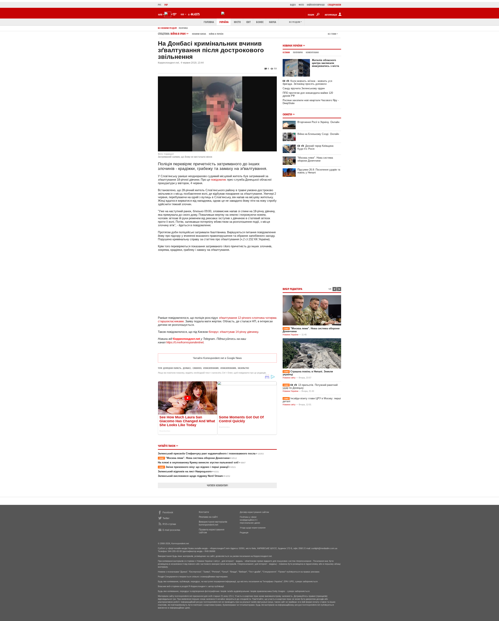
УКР (166, 4)
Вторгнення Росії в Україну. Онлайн (318, 122)
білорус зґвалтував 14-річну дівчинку (233, 331)
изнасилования (228, 368)
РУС (159, 4)
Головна (209, 22)
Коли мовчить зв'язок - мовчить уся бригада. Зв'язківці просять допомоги (307, 82)
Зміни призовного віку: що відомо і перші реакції (197, 467)
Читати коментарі (217, 485)
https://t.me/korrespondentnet (184, 342)
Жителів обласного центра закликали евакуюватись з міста (325, 63)
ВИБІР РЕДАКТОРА (292, 289)
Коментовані (312, 52)
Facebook (168, 512)
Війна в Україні (216, 33)
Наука (272, 22)
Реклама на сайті (208, 517)
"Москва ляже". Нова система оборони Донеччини (198, 458)
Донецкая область (172, 368)
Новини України (292, 45)
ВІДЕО (293, 4)
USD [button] (183, 14)
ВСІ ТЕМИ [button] (332, 33)
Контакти (204, 512)
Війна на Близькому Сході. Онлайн (318, 134)
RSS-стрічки (169, 524)
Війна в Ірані (197, 33)
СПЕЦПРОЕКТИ (334, 4)
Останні (286, 52)
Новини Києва (199, 33)
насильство (243, 368)
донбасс (187, 368)
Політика (183, 28)
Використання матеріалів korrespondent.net (213, 523)
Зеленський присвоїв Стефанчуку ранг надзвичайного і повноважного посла (211, 453)
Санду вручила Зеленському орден (304, 88)
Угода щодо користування (252, 527)
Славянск (197, 368)
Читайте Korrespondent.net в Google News (217, 358)
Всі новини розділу (167, 28)
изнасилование (211, 368)
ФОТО (301, 4)
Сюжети (287, 114)
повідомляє (218, 179)
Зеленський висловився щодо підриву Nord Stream (194, 475)
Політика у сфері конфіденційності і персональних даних (250, 520)
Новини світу (289, 377)
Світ (248, 22)
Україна (223, 22)
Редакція (244, 532)
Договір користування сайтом (254, 512)
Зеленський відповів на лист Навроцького (188, 471)
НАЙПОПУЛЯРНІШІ (316, 4)
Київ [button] (160, 14)
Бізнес (260, 22)
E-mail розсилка (171, 530)
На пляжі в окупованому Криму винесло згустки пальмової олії (202, 462)
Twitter (166, 518)
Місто (237, 22)
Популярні (298, 52)
